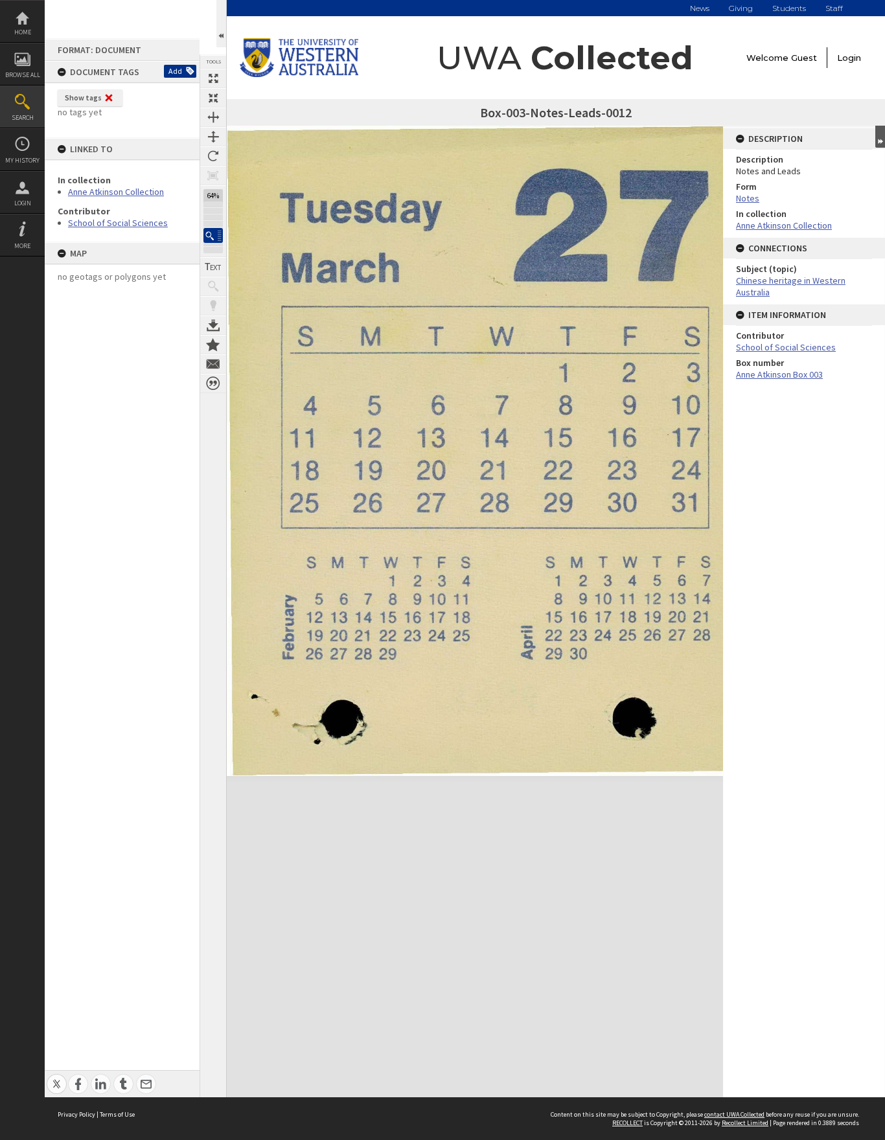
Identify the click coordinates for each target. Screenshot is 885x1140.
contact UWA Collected (734, 1114)
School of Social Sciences (118, 223)
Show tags (83, 97)
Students (789, 8)
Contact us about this (213, 364)
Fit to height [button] (213, 136)
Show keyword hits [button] (213, 286)
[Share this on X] (57, 1077)
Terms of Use (117, 1114)
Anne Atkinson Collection (116, 192)
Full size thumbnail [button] (213, 78)
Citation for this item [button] (213, 383)
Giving (741, 8)
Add (175, 71)
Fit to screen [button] (213, 98)
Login (22, 203)
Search (23, 117)
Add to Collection (213, 344)
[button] (213, 235)
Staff (834, 8)
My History (22, 160)
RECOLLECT (627, 1123)
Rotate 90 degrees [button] (213, 156)
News (699, 8)
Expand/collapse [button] (880, 137)
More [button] (22, 246)
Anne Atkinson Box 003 (779, 374)
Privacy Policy (76, 1114)
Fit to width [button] (213, 117)
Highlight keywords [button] (213, 305)
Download (213, 325)
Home (22, 32)
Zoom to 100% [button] (213, 175)
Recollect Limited (745, 1123)
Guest (804, 57)
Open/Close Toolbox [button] (221, 23)
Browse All (22, 75)
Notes (747, 198)
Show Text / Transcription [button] (213, 267)
